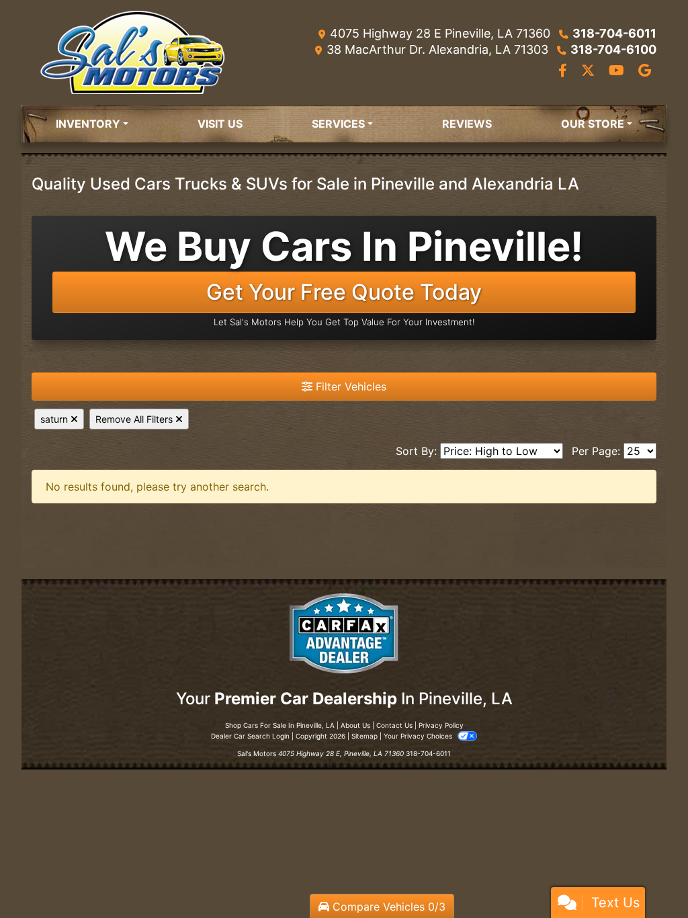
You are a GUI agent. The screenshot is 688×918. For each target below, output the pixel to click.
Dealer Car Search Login (250, 736)
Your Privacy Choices (419, 736)
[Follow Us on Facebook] (564, 71)
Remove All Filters (135, 419)
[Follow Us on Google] (644, 71)
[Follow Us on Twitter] (589, 71)
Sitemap (364, 736)
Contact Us (394, 725)
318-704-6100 (613, 49)
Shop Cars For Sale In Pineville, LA (280, 725)
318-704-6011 (614, 33)
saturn (55, 419)
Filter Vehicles (349, 386)
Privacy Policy (441, 725)
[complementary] (647, 877)
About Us (355, 725)
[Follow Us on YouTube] (618, 71)
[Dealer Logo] (132, 52)
